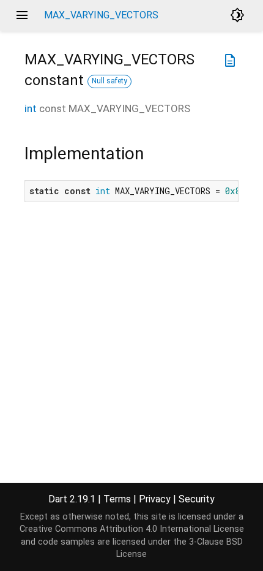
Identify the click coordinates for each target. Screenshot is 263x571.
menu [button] (22, 15)
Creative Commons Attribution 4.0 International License (132, 529)
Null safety (109, 81)
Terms (117, 499)
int (30, 108)
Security (197, 499)
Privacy (155, 499)
